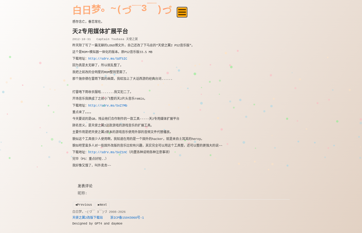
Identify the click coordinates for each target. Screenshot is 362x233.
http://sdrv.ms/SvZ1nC (107, 152)
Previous (84, 205)
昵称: (82, 193)
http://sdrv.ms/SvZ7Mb (107, 106)
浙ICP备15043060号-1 (127, 218)
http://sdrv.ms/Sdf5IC (107, 59)
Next (103, 205)
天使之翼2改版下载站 (87, 218)
